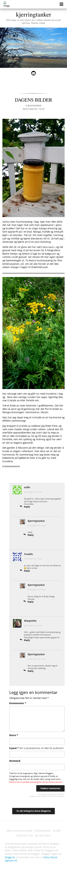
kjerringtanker (33, 17)
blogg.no (10, 857)
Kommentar (17, 703)
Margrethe (30, 620)
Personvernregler (40, 796)
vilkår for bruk (52, 796)
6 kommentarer (33, 105)
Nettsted (14, 760)
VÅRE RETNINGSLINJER (19, 830)
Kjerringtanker (36, 520)
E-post (36, 748)
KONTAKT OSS (24, 835)
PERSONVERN (42, 830)
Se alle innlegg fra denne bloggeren (33, 811)
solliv (27, 487)
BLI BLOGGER (43, 835)
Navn (13, 735)
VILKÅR (57, 830)
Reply (27, 506)
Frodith (28, 554)
